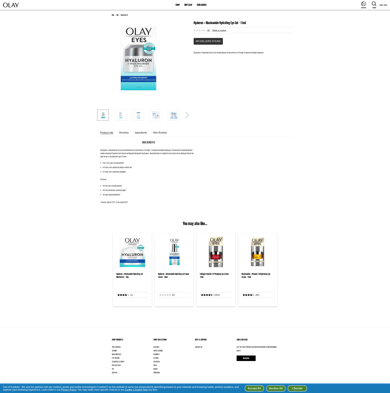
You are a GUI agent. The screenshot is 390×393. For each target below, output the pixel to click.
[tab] (106, 132)
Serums (114, 350)
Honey (155, 369)
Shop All (114, 372)
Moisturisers (116, 354)
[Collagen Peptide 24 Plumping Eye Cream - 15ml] (216, 252)
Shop (117, 15)
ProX (155, 365)
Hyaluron (156, 372)
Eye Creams (115, 358)
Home (113, 15)
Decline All (276, 388)
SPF (113, 369)
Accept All (254, 388)
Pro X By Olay (116, 365)
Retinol (156, 358)
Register (246, 358)
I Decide (297, 388)
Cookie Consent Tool (136, 389)
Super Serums (158, 350)
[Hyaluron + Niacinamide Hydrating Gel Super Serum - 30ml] (174, 252)
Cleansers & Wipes (118, 361)
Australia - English (383, 5)
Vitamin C (156, 354)
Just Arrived (116, 347)
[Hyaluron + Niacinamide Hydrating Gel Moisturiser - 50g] (132, 252)
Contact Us (198, 347)
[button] (208, 41)
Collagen (156, 361)
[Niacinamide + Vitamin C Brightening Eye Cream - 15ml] (258, 252)
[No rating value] (200, 30)
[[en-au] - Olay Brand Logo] (11, 5)
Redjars (156, 347)
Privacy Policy (68, 389)
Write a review (219, 30)
